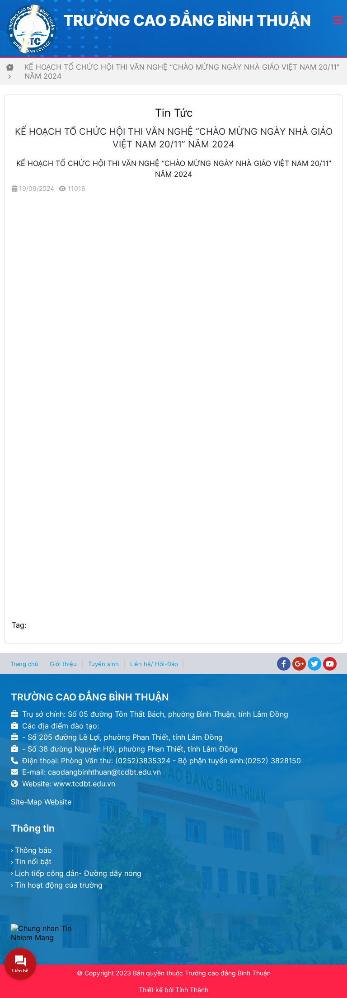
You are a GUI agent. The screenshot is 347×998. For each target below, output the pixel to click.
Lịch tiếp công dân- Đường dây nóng (78, 873)
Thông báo (33, 850)
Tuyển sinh (103, 663)
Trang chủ (24, 663)
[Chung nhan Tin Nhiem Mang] (50, 933)
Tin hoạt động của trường (59, 884)
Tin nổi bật (33, 861)
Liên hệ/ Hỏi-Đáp (154, 663)
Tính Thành (191, 989)
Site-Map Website (41, 801)
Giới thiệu (63, 663)
